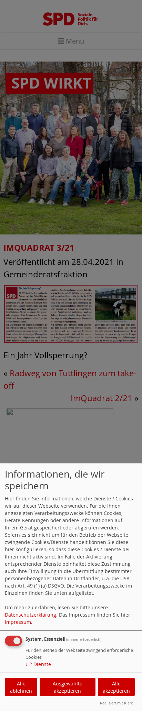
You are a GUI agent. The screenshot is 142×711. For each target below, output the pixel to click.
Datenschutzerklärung (30, 614)
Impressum (18, 622)
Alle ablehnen (21, 687)
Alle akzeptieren (116, 687)
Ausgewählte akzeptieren (67, 687)
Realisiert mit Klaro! (117, 702)
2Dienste (38, 664)
